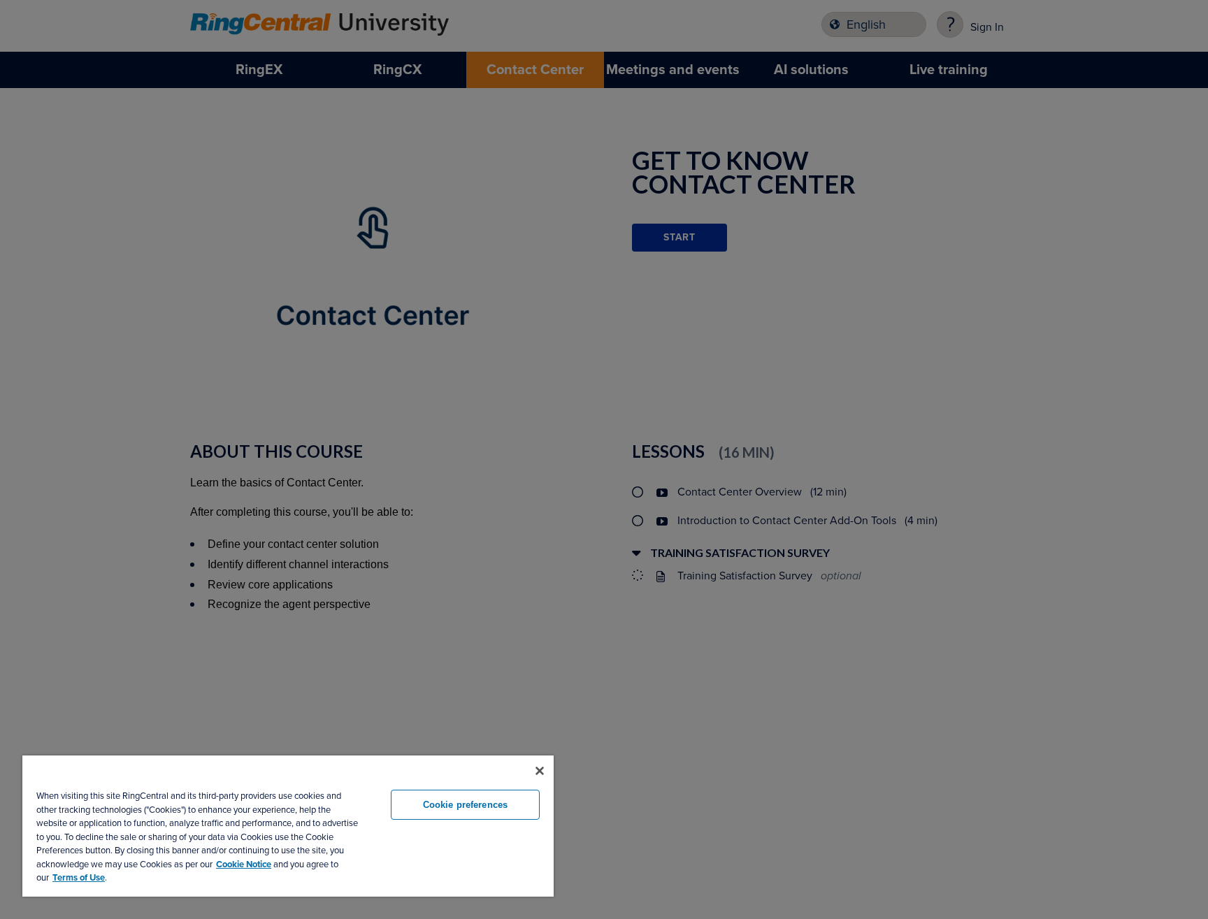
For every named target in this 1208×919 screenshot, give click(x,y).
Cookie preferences (465, 804)
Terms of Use (78, 877)
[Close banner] (539, 771)
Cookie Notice (243, 864)
